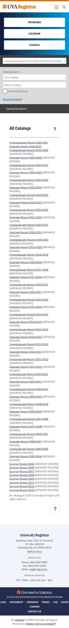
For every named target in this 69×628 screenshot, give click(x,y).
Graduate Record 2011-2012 (25, 366)
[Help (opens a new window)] (54, 129)
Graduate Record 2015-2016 (25, 307)
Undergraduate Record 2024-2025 (28, 165)
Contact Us (34, 611)
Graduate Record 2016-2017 (25, 292)
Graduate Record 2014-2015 (25, 322)
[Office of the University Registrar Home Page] (19, 6)
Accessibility (16, 602)
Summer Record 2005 (21, 464)
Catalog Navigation (16, 108)
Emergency (32, 602)
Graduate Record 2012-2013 (25, 351)
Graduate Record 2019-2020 (25, 247)
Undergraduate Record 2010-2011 (28, 374)
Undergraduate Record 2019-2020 (28, 239)
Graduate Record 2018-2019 (25, 262)
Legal (3, 602)
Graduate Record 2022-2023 (25, 202)
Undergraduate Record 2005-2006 (28, 449)
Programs (34, 22)
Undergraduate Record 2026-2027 (28, 142)
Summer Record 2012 (21, 486)
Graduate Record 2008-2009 (25, 411)
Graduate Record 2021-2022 (25, 217)
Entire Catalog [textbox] (11, 77)
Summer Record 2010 (21, 490)
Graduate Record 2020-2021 (25, 232)
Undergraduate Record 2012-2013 (28, 344)
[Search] (64, 85)
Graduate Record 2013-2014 (25, 337)
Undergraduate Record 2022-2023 (28, 195)
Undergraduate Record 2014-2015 (28, 314)
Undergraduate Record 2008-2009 (28, 404)
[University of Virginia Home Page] (34, 591)
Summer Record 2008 (21, 475)
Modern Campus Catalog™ (41, 623)
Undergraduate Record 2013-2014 (28, 329)
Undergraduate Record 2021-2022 (28, 210)
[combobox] (34, 61)
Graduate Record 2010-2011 (25, 381)
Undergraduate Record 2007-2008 (28, 419)
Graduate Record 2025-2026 (25, 157)
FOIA (55, 602)
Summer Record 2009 (21, 478)
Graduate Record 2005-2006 (25, 456)
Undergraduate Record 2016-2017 (28, 284)
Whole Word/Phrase (18, 91)
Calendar (34, 33)
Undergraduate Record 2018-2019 (28, 254)
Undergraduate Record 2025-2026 (28, 150)
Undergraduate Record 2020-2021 (28, 225)
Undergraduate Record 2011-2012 (28, 359)
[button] (57, 7)
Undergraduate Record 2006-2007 (28, 434)
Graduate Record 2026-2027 (25, 146)
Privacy (46, 602)
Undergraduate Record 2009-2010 (28, 389)
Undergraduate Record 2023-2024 (28, 180)
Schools (34, 45)
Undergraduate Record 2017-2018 (28, 269)
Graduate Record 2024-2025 (25, 172)
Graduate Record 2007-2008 (25, 426)
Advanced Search (12, 99)
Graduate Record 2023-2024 (25, 187)
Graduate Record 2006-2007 (25, 441)
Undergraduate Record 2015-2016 (28, 299)
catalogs (19, 619)
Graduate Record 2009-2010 (25, 396)
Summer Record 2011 (21, 482)
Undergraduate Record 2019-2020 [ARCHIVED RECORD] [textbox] (32, 61)
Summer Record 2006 (21, 467)
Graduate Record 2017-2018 (25, 277)
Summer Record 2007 (21, 471)
